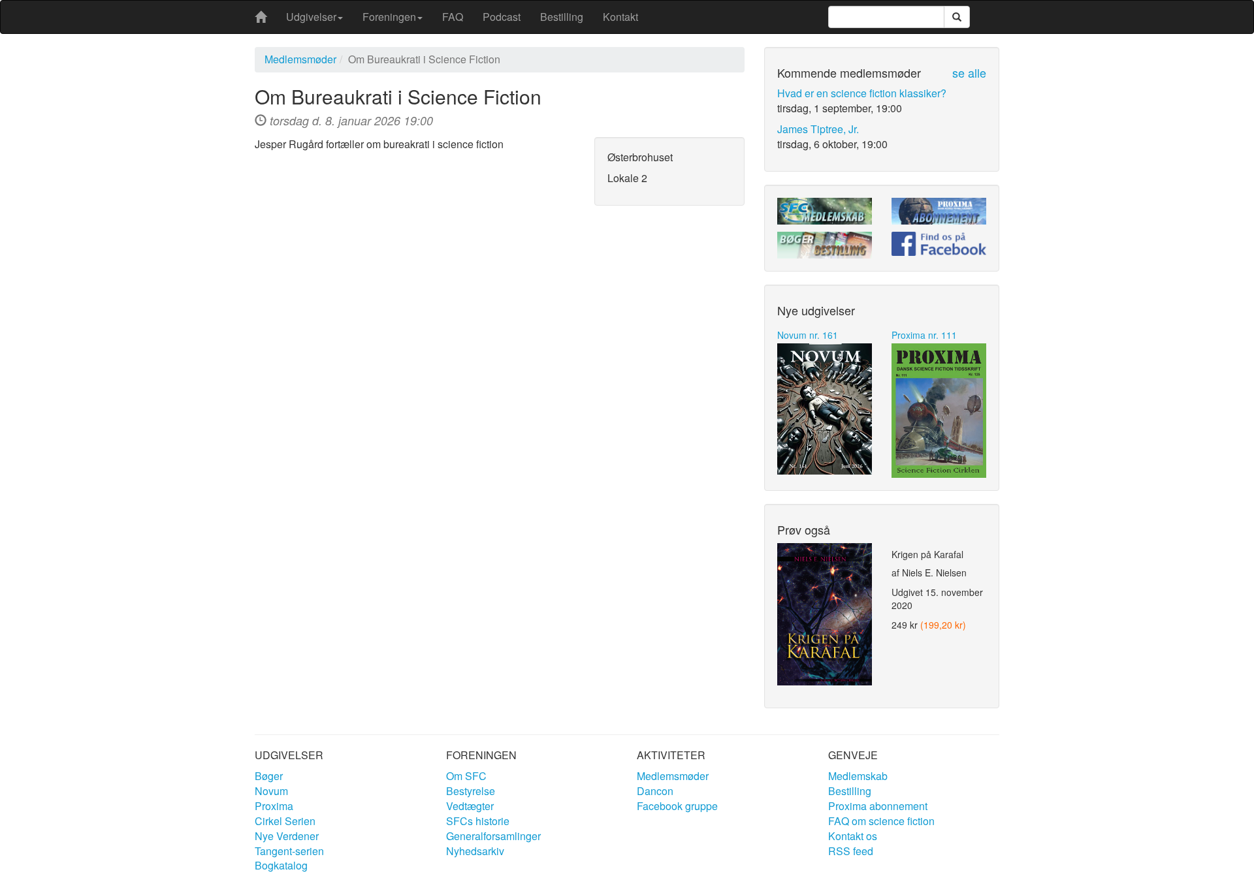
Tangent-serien (289, 850)
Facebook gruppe (677, 805)
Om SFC (466, 775)
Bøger (269, 775)
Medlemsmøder (300, 59)
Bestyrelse (470, 790)
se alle (969, 72)
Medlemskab (858, 775)
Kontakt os (852, 835)
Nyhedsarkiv (475, 850)
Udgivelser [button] (311, 16)
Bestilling (561, 16)
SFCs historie (477, 820)
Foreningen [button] (389, 16)
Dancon (655, 790)
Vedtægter (470, 805)
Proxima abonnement (877, 805)
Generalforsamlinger (493, 835)
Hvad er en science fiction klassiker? (861, 93)
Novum (271, 790)
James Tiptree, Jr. (818, 128)
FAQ (452, 16)
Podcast (502, 16)
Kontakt (620, 16)
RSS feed (850, 850)
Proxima (274, 805)
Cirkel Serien (285, 820)
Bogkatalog (281, 865)
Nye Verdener (287, 835)
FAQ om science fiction (881, 820)
